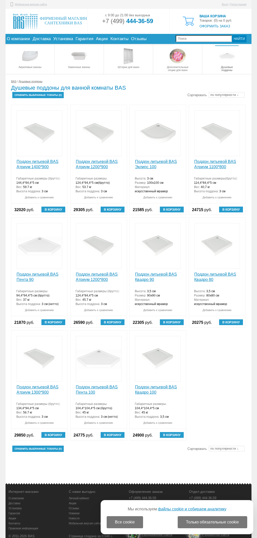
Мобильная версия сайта (31, 4)
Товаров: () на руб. (216, 21)
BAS (13, 81)
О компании (18, 38)
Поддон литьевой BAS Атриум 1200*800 (97, 277)
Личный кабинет (79, 498)
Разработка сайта (215, 534)
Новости (74, 518)
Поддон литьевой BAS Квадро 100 (156, 389)
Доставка (42, 38)
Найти (239, 39)
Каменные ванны (79, 67)
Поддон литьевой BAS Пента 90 (37, 277)
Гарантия (84, 38)
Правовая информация (23, 528)
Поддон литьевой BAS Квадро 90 (156, 277)
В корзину (53, 209)
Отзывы (139, 38)
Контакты (119, 38)
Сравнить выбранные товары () (38, 95)
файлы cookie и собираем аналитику (192, 509)
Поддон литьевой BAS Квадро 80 (215, 277)
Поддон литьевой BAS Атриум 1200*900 (97, 164)
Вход (225, 4)
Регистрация (238, 4)
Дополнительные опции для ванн (177, 69)
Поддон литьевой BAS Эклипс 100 (156, 164)
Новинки (74, 513)
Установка (63, 38)
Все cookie (125, 522)
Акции (102, 38)
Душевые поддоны (227, 69)
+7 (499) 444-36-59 (142, 498)
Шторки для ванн (128, 67)
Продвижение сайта (157, 534)
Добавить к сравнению (39, 197)
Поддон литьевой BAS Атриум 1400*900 (37, 164)
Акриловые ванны (30, 67)
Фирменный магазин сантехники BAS (63, 20)
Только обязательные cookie (212, 522)
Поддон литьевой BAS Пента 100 (97, 389)
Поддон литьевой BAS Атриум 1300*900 (37, 389)
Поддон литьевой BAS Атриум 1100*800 (215, 164)
